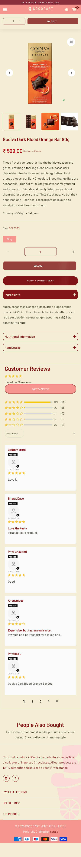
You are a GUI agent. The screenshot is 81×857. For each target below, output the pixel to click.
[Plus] (73, 252)
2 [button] (32, 701)
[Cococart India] (40, 9)
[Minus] (7, 252)
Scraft (54, 831)
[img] (40, 473)
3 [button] (40, 701)
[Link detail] (6, 778)
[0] (74, 9)
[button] (71, 73)
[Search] (67, 9)
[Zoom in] (71, 42)
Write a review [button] (40, 389)
